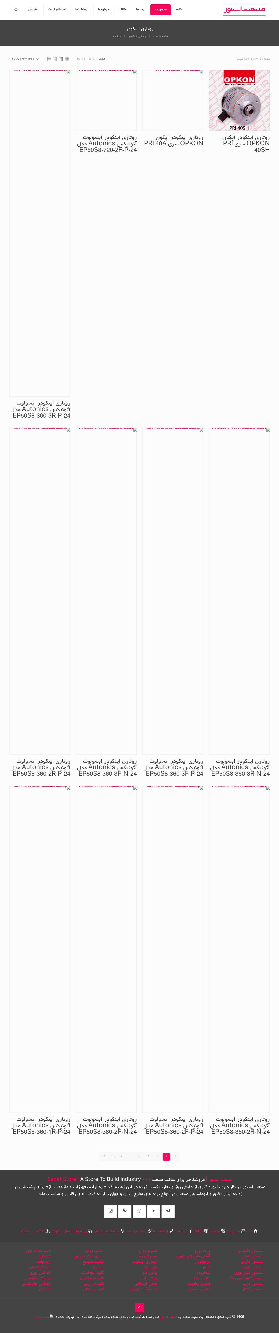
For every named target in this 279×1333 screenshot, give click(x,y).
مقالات (198, 1231)
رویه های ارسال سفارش (69, 1231)
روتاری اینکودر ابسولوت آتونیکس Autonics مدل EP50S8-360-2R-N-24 (240, 1126)
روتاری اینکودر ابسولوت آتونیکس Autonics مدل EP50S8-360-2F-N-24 (107, 1126)
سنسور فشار (252, 1289)
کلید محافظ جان (38, 1251)
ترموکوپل (202, 1262)
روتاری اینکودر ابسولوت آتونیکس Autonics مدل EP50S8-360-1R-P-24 (40, 1126)
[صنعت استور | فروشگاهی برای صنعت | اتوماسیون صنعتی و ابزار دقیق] (244, 10)
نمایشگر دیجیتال (143, 1289)
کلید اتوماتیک (92, 1272)
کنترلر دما (202, 1278)
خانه (249, 1231)
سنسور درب (253, 1283)
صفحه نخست (160, 36)
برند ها (214, 1231)
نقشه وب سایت (32, 1231)
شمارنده (203, 1272)
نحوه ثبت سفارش (106, 1231)
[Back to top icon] (139, 1307)
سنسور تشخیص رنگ (246, 1278)
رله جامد (44, 1262)
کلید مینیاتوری (92, 1278)
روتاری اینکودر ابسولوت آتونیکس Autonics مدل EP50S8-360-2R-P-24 (40, 768)
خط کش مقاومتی (38, 1278)
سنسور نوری (252, 1267)
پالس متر (149, 1272)
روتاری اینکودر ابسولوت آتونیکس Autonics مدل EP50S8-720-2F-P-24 (107, 144)
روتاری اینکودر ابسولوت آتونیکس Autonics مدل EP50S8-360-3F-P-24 (173, 768)
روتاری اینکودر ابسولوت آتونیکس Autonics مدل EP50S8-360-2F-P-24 (173, 1126)
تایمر (206, 1267)
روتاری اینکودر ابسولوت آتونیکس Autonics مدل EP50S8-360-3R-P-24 (40, 410)
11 (103, 1156)
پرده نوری (202, 1251)
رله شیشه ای (40, 1267)
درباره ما (181, 1231)
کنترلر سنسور (198, 1289)
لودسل (45, 1289)
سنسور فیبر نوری (248, 1272)
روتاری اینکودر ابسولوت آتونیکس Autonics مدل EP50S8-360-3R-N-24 (240, 768)
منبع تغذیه (148, 1256)
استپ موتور (94, 1251)
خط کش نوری (40, 1272)
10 (112, 1156)
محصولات (233, 1231)
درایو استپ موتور (89, 1256)
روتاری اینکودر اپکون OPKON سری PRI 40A (173, 141)
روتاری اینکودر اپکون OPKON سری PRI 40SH (246, 144)
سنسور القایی (252, 1256)
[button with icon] (168, 1211)
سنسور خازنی (252, 1262)
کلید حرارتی (94, 1283)
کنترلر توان (147, 1251)
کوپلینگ (150, 1267)
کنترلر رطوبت (199, 1283)
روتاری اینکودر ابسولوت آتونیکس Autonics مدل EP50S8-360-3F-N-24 (107, 768)
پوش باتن (149, 1278)
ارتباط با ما (160, 1231)
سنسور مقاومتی (250, 1251)
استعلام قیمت (136, 1231)
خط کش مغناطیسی (36, 1283)
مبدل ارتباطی (146, 1283)
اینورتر (98, 1267)
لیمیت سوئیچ (93, 1262)
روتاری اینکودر (137, 36)
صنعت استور (168, 1317)
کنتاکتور (44, 1256)
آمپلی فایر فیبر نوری (193, 1256)
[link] (93, 59)
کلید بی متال (93, 1289)
